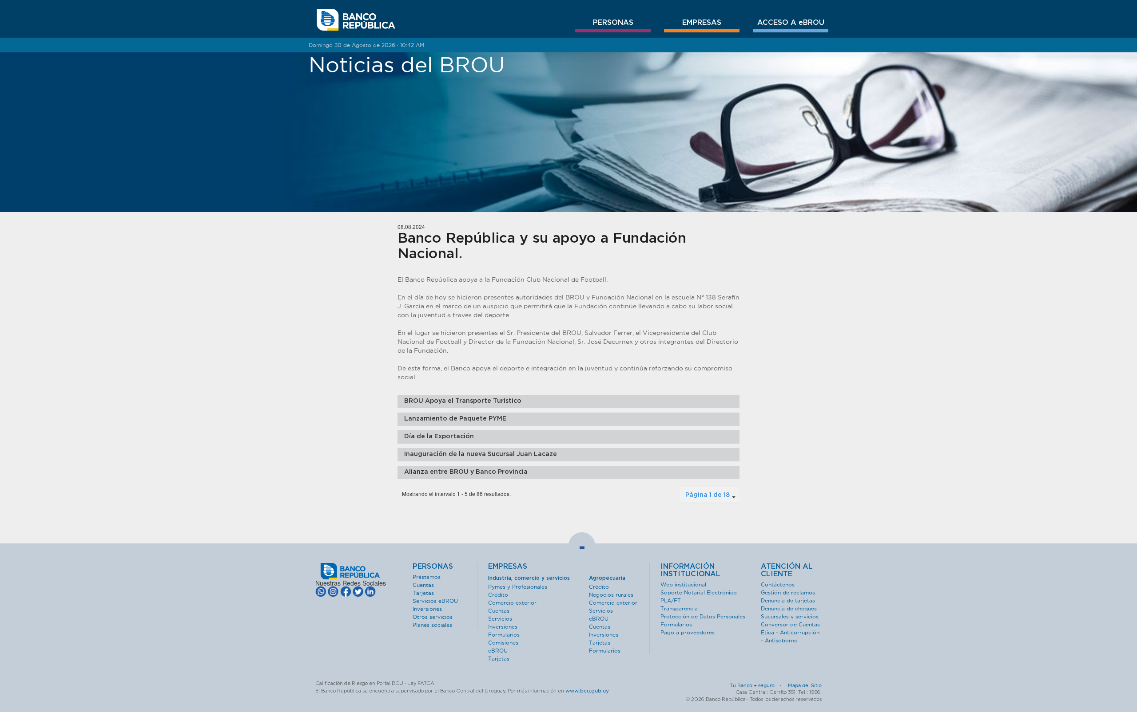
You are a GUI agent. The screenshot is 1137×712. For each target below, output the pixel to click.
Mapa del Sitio (805, 685)
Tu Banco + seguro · (758, 685)
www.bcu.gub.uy (587, 690)
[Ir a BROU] (356, 20)
